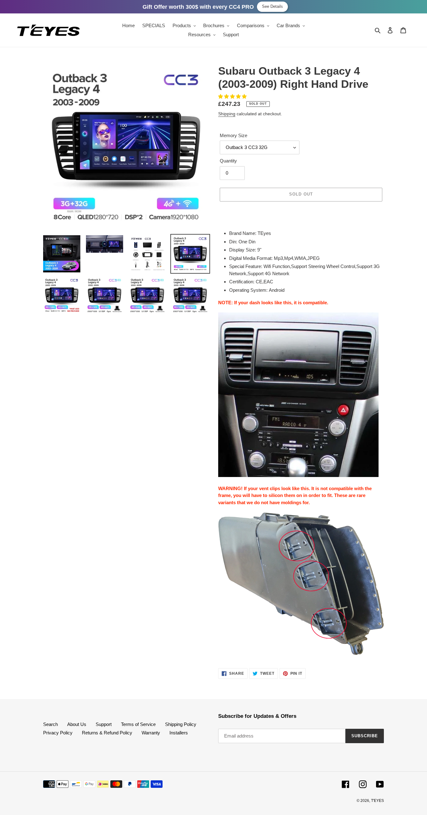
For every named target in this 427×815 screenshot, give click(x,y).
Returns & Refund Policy (107, 732)
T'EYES (377, 800)
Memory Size (233, 135)
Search (50, 724)
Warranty (151, 732)
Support (104, 724)
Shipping (226, 113)
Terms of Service (138, 724)
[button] (233, 96)
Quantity (228, 160)
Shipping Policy (180, 724)
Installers (178, 732)
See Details (272, 6)
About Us (76, 724)
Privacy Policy (58, 732)
